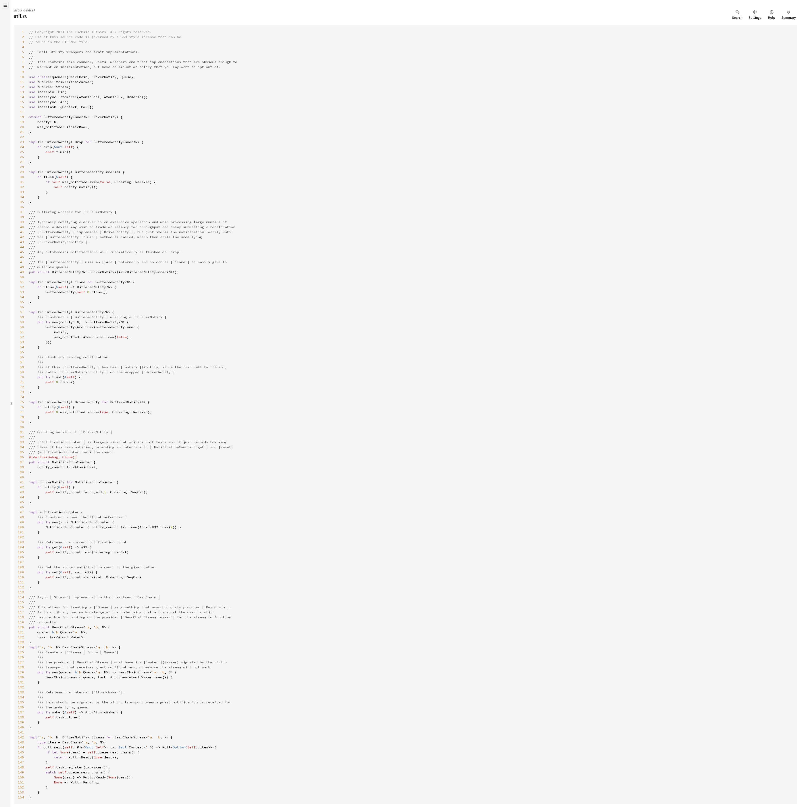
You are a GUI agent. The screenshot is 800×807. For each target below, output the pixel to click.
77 (22, 412)
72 (22, 387)
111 (21, 582)
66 (22, 357)
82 (22, 437)
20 (22, 127)
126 (21, 657)
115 (21, 602)
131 (21, 682)
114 (21, 597)
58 (22, 317)
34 (22, 197)
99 (22, 522)
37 (22, 212)
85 (22, 452)
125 (21, 652)
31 (22, 182)
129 (21, 672)
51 (22, 282)
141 (21, 732)
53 (22, 292)
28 (22, 167)
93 (22, 492)
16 (22, 107)
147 (21, 762)
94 (22, 497)
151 (21, 782)
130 (21, 677)
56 (22, 307)
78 (22, 417)
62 (22, 337)
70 (22, 377)
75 (22, 402)
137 (21, 712)
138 (21, 717)
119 (21, 622)
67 (22, 362)
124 (21, 647)
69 (22, 372)
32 (22, 187)
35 (22, 202)
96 (22, 507)
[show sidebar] (5, 5)
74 (22, 397)
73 (22, 392)
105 (21, 552)
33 (22, 192)
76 (22, 407)
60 (22, 327)
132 (21, 687)
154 (21, 797)
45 (22, 252)
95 (22, 502)
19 (22, 122)
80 (22, 427)
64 (22, 347)
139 (21, 722)
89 (22, 472)
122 (21, 637)
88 (22, 467)
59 (22, 322)
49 (22, 272)
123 (21, 642)
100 (21, 527)
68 (22, 367)
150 (21, 777)
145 (21, 752)
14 (22, 97)
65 (22, 352)
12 (22, 87)
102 (21, 537)
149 (21, 772)
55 (22, 302)
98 (22, 517)
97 (22, 512)
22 (22, 137)
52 (22, 287)
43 (22, 242)
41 (22, 232)
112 (21, 587)
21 (22, 132)
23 (22, 142)
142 (21, 737)
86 (22, 457)
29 (22, 172)
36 (22, 207)
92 (22, 487)
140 (21, 727)
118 (21, 617)
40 (22, 227)
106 (21, 557)
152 (21, 787)
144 (21, 747)
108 (21, 567)
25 (22, 152)
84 (22, 447)
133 (21, 692)
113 (21, 592)
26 (22, 157)
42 (22, 237)
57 (22, 312)
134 (21, 697)
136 (21, 707)
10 (22, 77)
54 (22, 297)
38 (22, 217)
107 (21, 562)
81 (22, 432)
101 (21, 532)
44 (22, 247)
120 (21, 627)
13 (22, 92)
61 (22, 332)
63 (22, 342)
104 (21, 547)
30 (22, 177)
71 (22, 382)
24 (22, 147)
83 (22, 442)
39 (22, 222)
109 (21, 572)
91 (22, 482)
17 (22, 112)
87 (22, 462)
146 (21, 757)
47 (22, 262)
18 (22, 117)
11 (22, 82)
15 (22, 102)
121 (21, 632)
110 (21, 577)
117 (21, 612)
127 (21, 662)
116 (21, 607)
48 (22, 267)
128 (21, 667)
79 (22, 422)
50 (22, 277)
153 (21, 792)
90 (22, 477)
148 (21, 767)
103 (21, 542)
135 (21, 702)
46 (22, 257)
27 (22, 162)
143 (21, 742)
